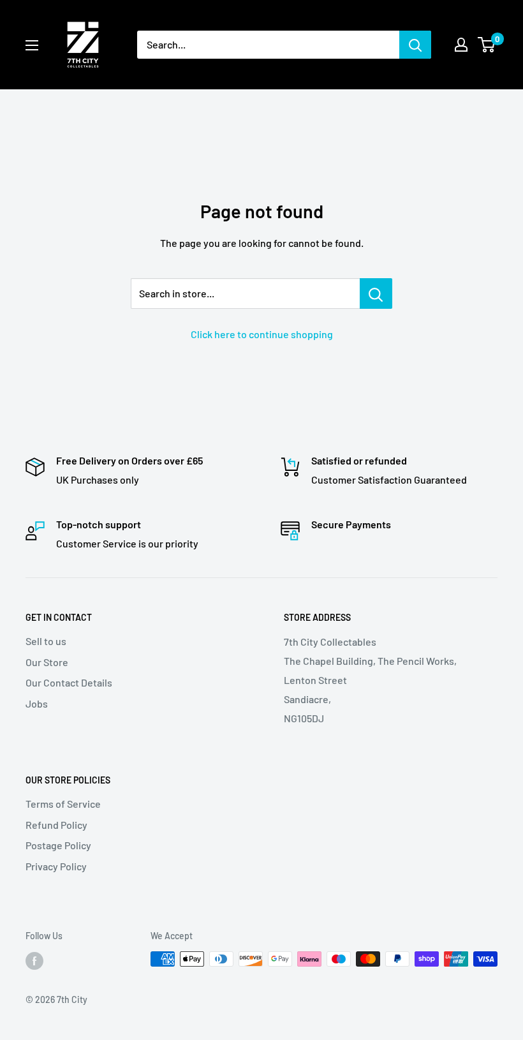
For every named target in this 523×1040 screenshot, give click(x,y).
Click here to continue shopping (262, 334)
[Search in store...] (376, 293)
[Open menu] (32, 45)
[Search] (415, 45)
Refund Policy (56, 825)
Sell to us (46, 641)
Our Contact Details (69, 682)
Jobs (37, 703)
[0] (487, 44)
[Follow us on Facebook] (34, 960)
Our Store (47, 662)
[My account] (461, 45)
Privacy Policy (56, 866)
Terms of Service (63, 804)
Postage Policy (58, 845)
